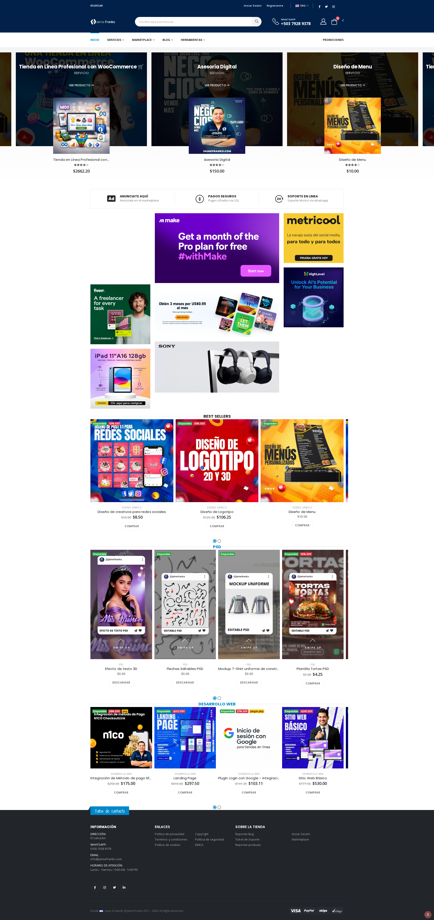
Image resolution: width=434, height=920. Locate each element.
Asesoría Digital (217, 159)
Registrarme (275, 5)
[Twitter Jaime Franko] (114, 887)
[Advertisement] (120, 246)
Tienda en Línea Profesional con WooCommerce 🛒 (81, 159)
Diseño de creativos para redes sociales (132, 512)
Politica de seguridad (209, 839)
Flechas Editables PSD (185, 669)
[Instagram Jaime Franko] (105, 887)
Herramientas (191, 40)
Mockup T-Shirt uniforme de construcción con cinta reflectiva (249, 669)
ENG (303, 5)
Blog (166, 40)
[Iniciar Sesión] (323, 21)
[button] (334, 22)
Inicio (94, 40)
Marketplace (142, 40)
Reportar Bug (244, 834)
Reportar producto (248, 845)
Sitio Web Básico (313, 778)
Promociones (333, 40)
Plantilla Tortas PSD (313, 669)
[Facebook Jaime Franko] (95, 887)
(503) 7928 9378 (100, 849)
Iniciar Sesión (253, 5)
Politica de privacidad (169, 834)
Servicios (114, 40)
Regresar (96, 5)
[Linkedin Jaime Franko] (124, 887)
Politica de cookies (167, 845)
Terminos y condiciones (171, 839)
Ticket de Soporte (247, 839)
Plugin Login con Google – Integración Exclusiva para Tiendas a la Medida (249, 778)
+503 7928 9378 (296, 23)
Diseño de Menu (352, 159)
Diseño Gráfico (132, 507)
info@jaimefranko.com (106, 859)
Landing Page (185, 778)
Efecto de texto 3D (121, 669)
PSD (217, 547)
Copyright (201, 834)
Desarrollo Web (217, 704)
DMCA (199, 845)
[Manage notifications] (428, 914)
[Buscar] (257, 21)
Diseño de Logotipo (216, 512)
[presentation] (84, 461)
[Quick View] (138, 526)
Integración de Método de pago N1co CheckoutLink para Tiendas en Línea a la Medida (121, 778)
